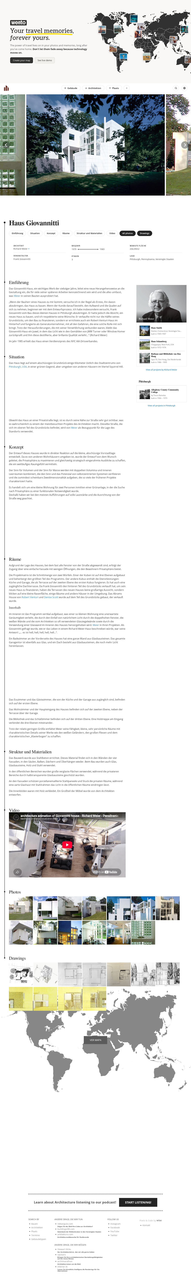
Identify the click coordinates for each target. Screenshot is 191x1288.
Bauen (34, 1223)
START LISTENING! (138, 1202)
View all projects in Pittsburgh (161, 405)
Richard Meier (20, 248)
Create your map (21, 60)
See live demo (45, 60)
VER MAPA (95, 1040)
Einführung (17, 233)
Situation (35, 233)
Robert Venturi (30, 597)
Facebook (115, 1227)
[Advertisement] (50, 207)
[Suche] (176, 88)
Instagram (115, 1223)
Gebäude (72, 88)
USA (24, 366)
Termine (35, 1235)
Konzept (51, 233)
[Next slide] (185, 145)
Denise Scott (51, 597)
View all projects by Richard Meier (161, 369)
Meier (17, 295)
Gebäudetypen (38, 1239)
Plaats (115, 88)
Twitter (113, 1235)
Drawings (144, 233)
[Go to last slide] (6, 145)
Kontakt (146, 1225)
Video (112, 233)
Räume (66, 233)
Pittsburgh (15, 366)
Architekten (94, 88)
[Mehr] (127, 88)
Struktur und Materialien (89, 233)
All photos (127, 233)
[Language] (184, 88)
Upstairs (80, 1256)
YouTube (114, 1231)
